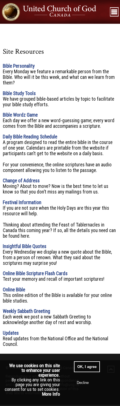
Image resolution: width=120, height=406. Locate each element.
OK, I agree (87, 367)
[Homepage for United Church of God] (54, 12)
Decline (83, 383)
